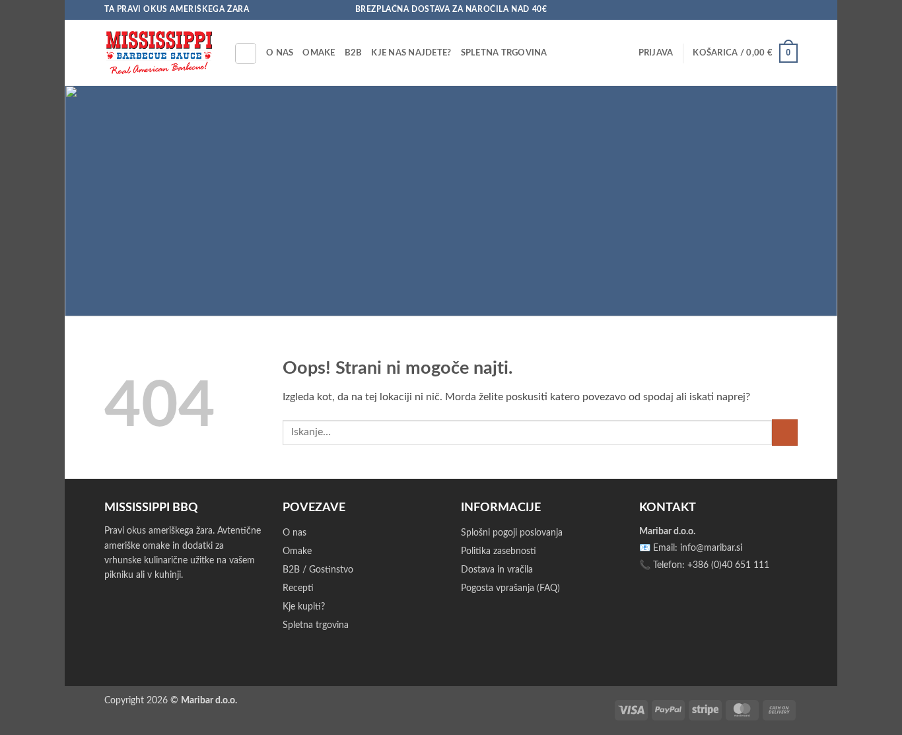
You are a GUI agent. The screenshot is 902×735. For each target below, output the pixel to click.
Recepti (298, 588)
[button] (656, 53)
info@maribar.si (711, 548)
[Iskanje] (245, 53)
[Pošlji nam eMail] (778, 10)
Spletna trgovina (504, 53)
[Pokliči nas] (791, 10)
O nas (279, 53)
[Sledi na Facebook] (753, 10)
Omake (318, 53)
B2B (354, 53)
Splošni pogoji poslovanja (512, 533)
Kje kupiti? (304, 607)
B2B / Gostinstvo (318, 570)
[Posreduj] (785, 432)
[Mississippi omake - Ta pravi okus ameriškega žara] (159, 53)
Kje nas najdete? (411, 53)
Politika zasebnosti (498, 551)
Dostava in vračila (497, 570)
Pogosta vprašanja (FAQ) (510, 588)
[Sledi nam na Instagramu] (766, 10)
